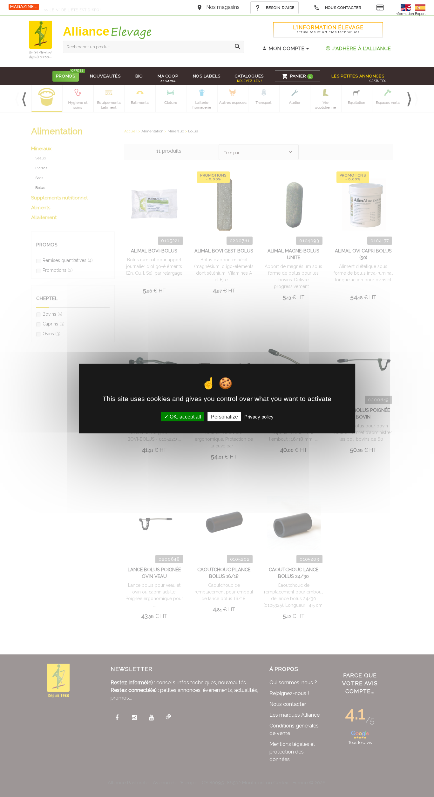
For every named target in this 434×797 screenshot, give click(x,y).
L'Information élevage (328, 29)
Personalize (224, 416)
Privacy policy (259, 416)
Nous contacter (343, 7)
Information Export (410, 13)
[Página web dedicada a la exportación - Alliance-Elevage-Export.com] (420, 7)
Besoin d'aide (280, 7)
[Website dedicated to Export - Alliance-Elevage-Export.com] (407, 7)
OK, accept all (184, 416)
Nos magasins (223, 7)
